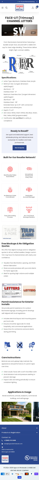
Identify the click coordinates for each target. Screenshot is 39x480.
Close (19, 428)
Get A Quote (19, 148)
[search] (6, 7)
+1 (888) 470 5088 (10, 440)
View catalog (3, 8)
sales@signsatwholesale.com (13, 444)
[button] (2, 1)
